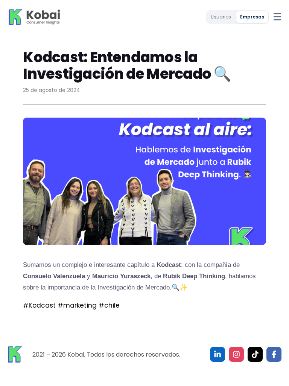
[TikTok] (255, 354)
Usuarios (221, 17)
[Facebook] (273, 354)
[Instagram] (236, 354)
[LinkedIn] (217, 354)
